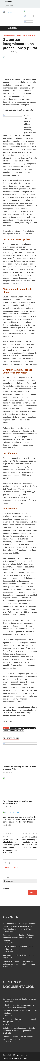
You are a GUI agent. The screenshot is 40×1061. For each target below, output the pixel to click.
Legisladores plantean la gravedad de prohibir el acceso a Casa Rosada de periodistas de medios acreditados (19, 819)
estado (13, 728)
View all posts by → (13, 867)
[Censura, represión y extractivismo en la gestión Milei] (20, 754)
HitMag (25, 1058)
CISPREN (10, 917)
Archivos (6, 877)
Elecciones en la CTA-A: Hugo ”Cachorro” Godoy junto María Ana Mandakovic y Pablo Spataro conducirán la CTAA (19, 926)
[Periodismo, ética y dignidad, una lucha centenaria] (20, 788)
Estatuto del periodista (26, 728)
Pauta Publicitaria (29, 35)
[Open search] (34, 28)
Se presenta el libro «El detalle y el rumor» (19, 999)
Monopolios (7, 730)
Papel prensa (19, 730)
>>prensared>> (21, 1055)
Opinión (19, 35)
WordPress (15, 1058)
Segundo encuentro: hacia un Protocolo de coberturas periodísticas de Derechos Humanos (20, 937)
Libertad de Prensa (9, 35)
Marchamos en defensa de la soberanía (18, 955)
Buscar (6, 889)
